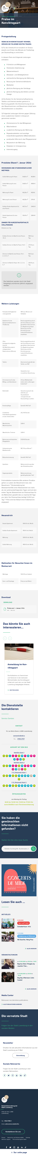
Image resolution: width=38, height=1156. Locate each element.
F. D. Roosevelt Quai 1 (19, 772)
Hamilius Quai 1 (19, 752)
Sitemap (28, 1137)
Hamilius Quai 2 (19, 762)
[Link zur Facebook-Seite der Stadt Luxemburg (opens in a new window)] (4, 1075)
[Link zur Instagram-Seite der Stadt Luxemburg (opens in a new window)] (12, 1075)
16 (34, 755)
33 (23, 759)
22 (20, 759)
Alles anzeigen (31, 948)
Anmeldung (20, 1055)
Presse (3, 1137)
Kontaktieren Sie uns (13, 1132)
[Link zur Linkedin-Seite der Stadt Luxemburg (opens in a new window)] (20, 1075)
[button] (5, 638)
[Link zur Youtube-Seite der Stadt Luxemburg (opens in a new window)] (16, 1075)
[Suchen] (33, 848)
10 (22, 755)
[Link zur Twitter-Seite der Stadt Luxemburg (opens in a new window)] (8, 1075)
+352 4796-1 (7, 1121)
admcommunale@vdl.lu (12, 1124)
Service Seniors (8, 718)
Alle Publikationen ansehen (12, 1004)
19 (19, 769)
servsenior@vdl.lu (19, 736)
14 (28, 755)
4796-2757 (21, 739)
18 (14, 759)
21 (17, 759)
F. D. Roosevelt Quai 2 (19, 782)
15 (31, 755)
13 (22, 775)
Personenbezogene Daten (19, 1139)
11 (25, 755)
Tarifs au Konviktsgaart (8, 16)
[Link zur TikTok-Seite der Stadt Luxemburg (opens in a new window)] (24, 1075)
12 (28, 765)
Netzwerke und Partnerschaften (15, 1137)
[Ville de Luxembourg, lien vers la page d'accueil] (6, 11)
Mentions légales (6, 1139)
